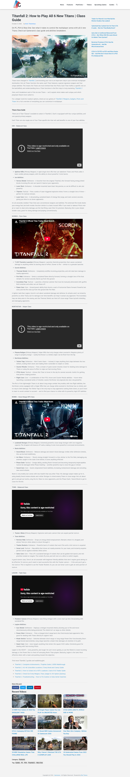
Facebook (15, 687)
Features (22, 760)
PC (22, 763)
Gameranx (57, 775)
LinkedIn (30, 687)
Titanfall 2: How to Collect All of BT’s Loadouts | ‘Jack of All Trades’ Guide (40, 670)
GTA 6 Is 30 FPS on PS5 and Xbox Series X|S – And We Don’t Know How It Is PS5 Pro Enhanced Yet (105, 53)
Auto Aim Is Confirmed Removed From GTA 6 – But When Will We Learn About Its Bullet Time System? (104, 35)
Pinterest (37, 687)
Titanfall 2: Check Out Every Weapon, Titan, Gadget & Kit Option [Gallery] (40, 674)
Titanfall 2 (31, 763)
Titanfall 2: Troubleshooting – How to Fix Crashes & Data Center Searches (40, 677)
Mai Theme (84, 775)
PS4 (25, 763)
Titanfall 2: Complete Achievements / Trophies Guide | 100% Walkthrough (40, 664)
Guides (17, 763)
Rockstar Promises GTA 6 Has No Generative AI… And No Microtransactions (102, 44)
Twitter (23, 687)
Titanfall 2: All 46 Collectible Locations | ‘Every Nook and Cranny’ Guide (39, 667)
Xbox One (39, 763)
